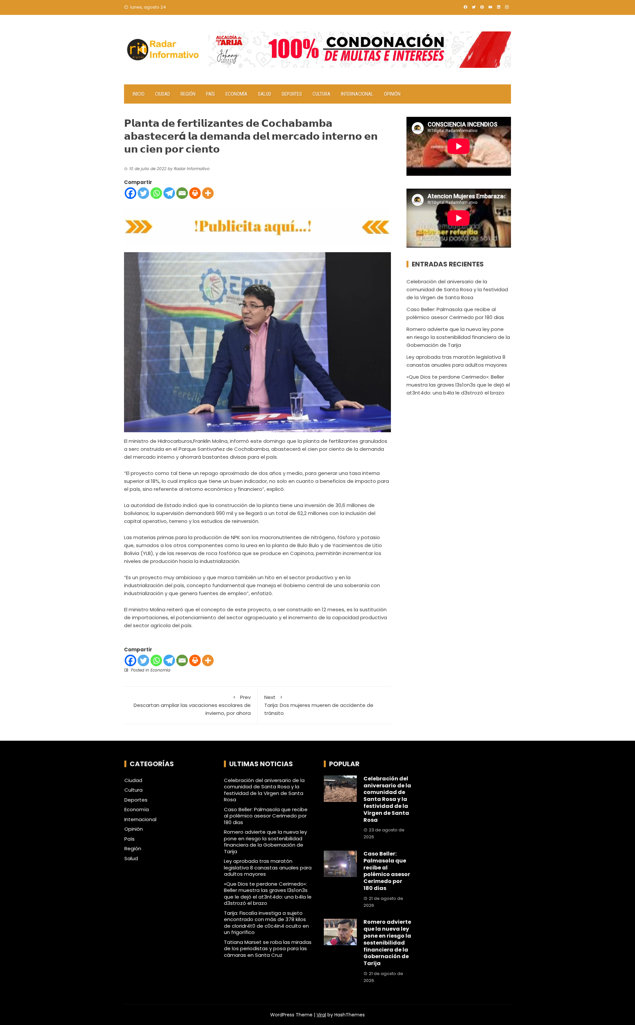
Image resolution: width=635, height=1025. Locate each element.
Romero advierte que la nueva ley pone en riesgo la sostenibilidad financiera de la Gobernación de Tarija (458, 337)
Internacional (357, 94)
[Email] (182, 193)
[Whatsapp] (156, 193)
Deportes (292, 94)
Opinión (392, 94)
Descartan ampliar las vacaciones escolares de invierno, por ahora (192, 705)
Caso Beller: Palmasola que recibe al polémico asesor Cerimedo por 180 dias (266, 816)
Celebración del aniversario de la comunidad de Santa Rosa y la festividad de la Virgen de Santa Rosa (457, 289)
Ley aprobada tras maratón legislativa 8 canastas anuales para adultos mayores (268, 867)
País (210, 94)
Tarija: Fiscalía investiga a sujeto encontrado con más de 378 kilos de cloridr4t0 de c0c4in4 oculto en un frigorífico (266, 922)
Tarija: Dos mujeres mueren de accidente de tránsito (318, 705)
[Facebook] (130, 193)
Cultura (321, 94)
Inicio (139, 94)
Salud (264, 94)
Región (188, 94)
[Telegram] (169, 193)
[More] (208, 193)
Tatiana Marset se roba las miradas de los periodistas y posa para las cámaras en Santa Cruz (268, 948)
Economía (236, 94)
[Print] (195, 193)
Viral (321, 1014)
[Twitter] (143, 193)
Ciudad (162, 94)
